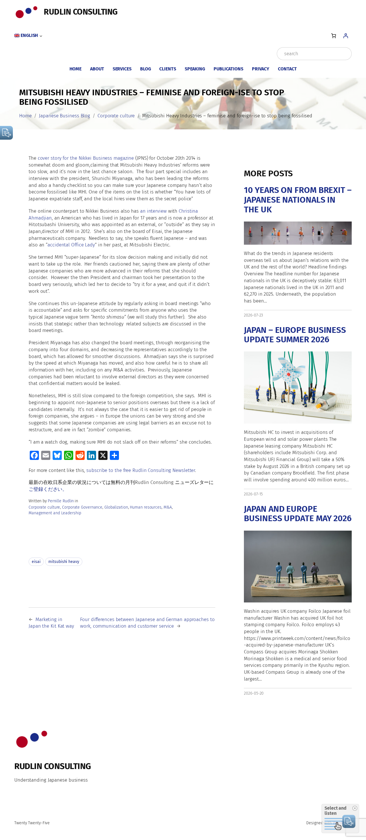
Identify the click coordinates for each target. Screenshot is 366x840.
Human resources (146, 507)
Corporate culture (116, 115)
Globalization (116, 507)
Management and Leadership (55, 513)
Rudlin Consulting (81, 12)
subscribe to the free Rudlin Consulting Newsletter (140, 470)
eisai (36, 561)
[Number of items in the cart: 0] (333, 35)
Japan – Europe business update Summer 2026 (295, 335)
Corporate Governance (82, 507)
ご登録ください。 (48, 489)
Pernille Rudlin (61, 501)
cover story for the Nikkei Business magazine (86, 158)
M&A (168, 507)
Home (25, 115)
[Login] (346, 35)
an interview (153, 211)
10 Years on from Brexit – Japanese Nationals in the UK (298, 199)
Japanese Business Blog (64, 115)
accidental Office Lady (71, 245)
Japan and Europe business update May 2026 (298, 513)
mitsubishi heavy (63, 561)
